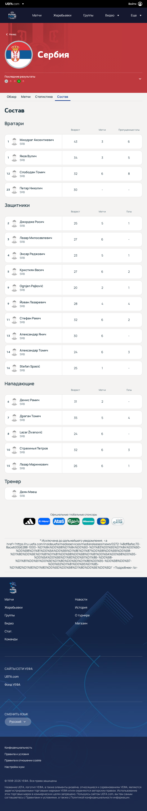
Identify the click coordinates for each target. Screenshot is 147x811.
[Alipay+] (44, 521)
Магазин (81, 623)
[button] (112, 15)
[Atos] (59, 521)
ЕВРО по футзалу (13, 15)
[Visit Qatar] (118, 521)
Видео (9, 623)
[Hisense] (88, 521)
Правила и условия (17, 754)
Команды (11, 639)
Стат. (8, 631)
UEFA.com (12, 676)
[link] (37, 15)
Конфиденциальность (18, 747)
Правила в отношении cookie (23, 760)
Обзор (11, 97)
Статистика (44, 97)
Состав (62, 97)
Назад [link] (12, 34)
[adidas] (29, 521)
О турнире (82, 615)
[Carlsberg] (73, 521)
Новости (81, 599)
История (81, 607)
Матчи (26, 97)
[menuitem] (38, 15)
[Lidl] (103, 521)
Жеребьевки (14, 607)
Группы (10, 615)
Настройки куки (14, 767)
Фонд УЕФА (12, 684)
